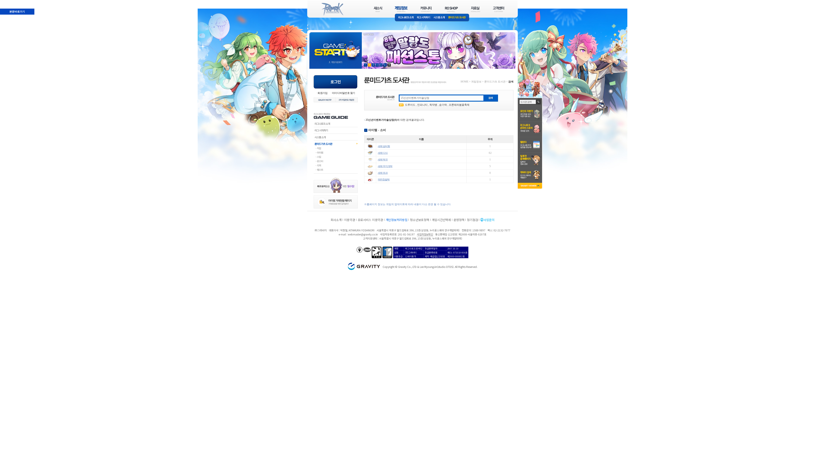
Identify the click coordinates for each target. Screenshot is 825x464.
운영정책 (459, 220)
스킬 (336, 157)
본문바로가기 (7, 1)
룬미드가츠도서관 (336, 143)
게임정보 (476, 81)
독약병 (433, 104)
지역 (336, 165)
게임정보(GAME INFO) (401, 9)
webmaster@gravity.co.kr (363, 234)
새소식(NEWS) (378, 9)
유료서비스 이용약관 (370, 220)
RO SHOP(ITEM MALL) (451, 9)
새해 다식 (383, 152)
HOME (464, 81)
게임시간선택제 (441, 220)
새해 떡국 (383, 159)
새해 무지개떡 (385, 166)
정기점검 (472, 220)
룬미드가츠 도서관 (457, 18)
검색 (538, 101)
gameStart (335, 46)
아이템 (336, 152)
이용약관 (349, 220)
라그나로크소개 (405, 18)
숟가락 (443, 104)
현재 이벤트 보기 (389, 65)
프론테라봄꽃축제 (459, 104)
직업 (336, 148)
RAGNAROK (332, 9)
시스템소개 (439, 18)
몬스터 (336, 161)
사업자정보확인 (425, 234)
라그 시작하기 (423, 18)
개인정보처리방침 (397, 220)
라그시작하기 (336, 130)
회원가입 (322, 93)
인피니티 (422, 104)
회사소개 (336, 220)
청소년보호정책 (419, 220)
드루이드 (410, 104)
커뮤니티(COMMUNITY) (426, 9)
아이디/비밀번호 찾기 (343, 93)
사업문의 (488, 220)
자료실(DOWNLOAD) (475, 9)
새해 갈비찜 (384, 146)
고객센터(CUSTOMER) (498, 9)
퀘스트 (336, 169)
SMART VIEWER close (530, 186)
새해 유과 (383, 172)
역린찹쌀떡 (384, 179)
